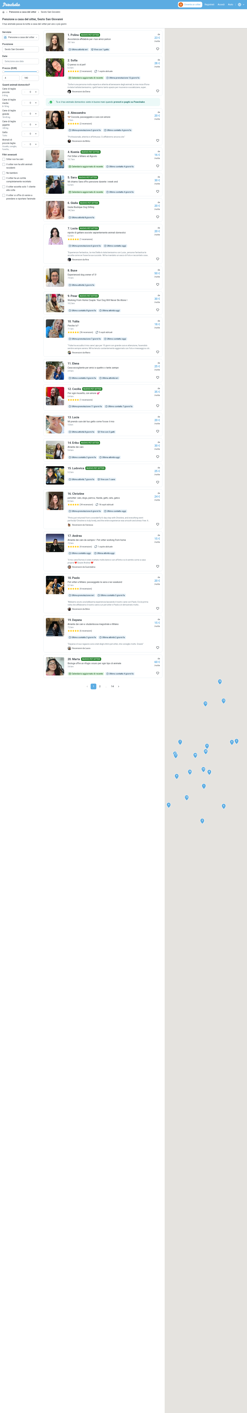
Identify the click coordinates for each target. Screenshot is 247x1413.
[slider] (3, 72)
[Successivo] (118, 686)
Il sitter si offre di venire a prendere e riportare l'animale (20, 197)
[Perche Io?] (103, 337)
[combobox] (20, 37)
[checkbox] (3, 159)
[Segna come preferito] (157, 49)
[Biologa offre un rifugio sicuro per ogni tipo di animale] (103, 666)
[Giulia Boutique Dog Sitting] (103, 210)
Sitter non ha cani (14, 159)
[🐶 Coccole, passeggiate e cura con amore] (103, 126)
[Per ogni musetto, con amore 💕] (103, 397)
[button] (204, 786)
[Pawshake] (11, 4)
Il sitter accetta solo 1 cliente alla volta (20, 188)
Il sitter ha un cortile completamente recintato (18, 180)
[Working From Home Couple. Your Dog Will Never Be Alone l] (103, 303)
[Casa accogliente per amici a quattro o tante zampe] (103, 370)
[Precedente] (87, 686)
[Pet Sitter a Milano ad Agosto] (103, 159)
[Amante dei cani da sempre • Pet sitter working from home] (103, 551)
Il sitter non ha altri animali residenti (19, 166)
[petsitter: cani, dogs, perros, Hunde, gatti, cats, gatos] (103, 509)
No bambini (12, 173)
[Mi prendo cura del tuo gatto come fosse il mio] (103, 424)
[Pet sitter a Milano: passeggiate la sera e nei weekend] (103, 593)
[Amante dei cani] (103, 449)
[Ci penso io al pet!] (103, 76)
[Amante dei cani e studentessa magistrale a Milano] (103, 634)
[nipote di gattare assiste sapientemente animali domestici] (103, 244)
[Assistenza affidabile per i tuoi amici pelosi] (103, 42)
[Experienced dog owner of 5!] (103, 277)
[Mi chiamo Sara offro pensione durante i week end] (103, 184)
